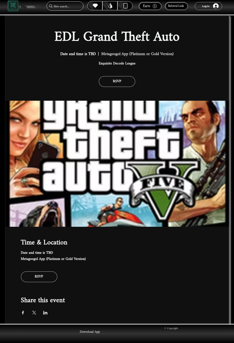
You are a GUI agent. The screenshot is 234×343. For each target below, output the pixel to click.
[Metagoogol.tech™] (13, 6)
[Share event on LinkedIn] (45, 312)
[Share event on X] (34, 312)
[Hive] (94, 5)
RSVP (117, 81)
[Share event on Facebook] (23, 312)
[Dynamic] (125, 5)
